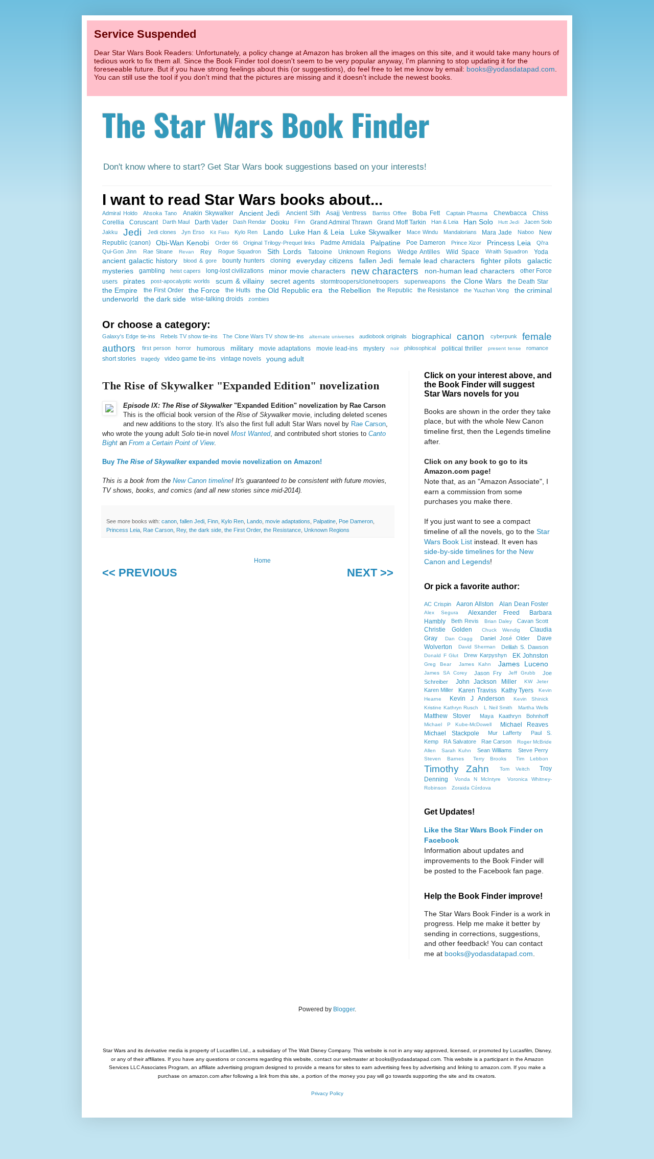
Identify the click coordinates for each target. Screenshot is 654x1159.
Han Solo (478, 222)
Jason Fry (488, 673)
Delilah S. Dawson (524, 647)
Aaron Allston (475, 604)
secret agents (292, 281)
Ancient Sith (303, 213)
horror (183, 348)
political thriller (461, 348)
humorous (211, 348)
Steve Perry (533, 750)
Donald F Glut (441, 655)
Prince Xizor (466, 243)
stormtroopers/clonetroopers (359, 281)
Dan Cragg (459, 638)
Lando (273, 232)
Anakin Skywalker (208, 213)
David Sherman (477, 647)
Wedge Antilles (419, 252)
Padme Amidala (342, 242)
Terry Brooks (490, 758)
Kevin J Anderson (477, 698)
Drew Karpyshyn (485, 655)
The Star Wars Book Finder (266, 124)
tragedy (150, 359)
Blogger (344, 1009)
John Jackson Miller (486, 681)
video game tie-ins (190, 358)
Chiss (540, 213)
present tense (504, 348)
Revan (186, 251)
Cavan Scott (532, 621)
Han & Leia (444, 222)
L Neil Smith (498, 707)
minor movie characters (307, 271)
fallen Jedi (376, 261)
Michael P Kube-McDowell (458, 724)
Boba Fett (426, 213)
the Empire (119, 290)
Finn (299, 222)
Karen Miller (438, 690)
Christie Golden (448, 629)
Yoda (541, 252)
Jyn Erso (192, 232)
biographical (431, 336)
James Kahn (475, 664)
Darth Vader (211, 222)
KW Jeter (536, 681)
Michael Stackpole (451, 733)
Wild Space (462, 252)
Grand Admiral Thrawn (341, 222)
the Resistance (438, 290)
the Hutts (237, 290)
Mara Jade (497, 232)
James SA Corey (445, 673)
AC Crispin (437, 604)
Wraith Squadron (506, 251)
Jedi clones (162, 232)
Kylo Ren (246, 232)
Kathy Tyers (517, 690)
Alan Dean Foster (524, 604)
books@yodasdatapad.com (510, 69)
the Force (204, 290)
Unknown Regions (364, 252)
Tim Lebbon (532, 758)
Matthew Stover (447, 716)
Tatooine (320, 252)
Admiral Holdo (119, 213)
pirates (134, 281)
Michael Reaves (524, 724)
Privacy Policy (327, 1093)
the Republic (394, 290)
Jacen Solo (538, 222)
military (241, 348)
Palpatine (385, 243)
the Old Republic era (288, 290)
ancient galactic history (139, 261)
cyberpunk (504, 336)
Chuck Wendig (501, 630)
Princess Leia (509, 243)
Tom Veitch (515, 769)
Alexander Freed (494, 612)
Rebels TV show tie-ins (189, 336)
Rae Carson (368, 424)
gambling (152, 270)
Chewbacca (510, 213)
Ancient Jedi (259, 213)
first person (156, 348)
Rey (206, 252)
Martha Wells (533, 707)
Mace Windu (422, 232)
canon (470, 336)
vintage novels (241, 358)
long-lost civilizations (235, 270)
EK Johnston (530, 655)
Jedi (132, 232)
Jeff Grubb (521, 673)
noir (394, 348)
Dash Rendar (249, 222)
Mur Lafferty (505, 733)
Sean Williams (494, 750)
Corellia (113, 222)
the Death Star (527, 281)
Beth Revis (465, 621)
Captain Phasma (467, 213)
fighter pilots (501, 261)
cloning (280, 260)
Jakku (110, 232)
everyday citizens (324, 261)
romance (537, 348)
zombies (258, 299)
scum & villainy (240, 281)
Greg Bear (437, 664)
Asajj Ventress (346, 213)
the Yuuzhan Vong (486, 290)
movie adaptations (285, 348)
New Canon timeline (202, 480)
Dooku (280, 222)
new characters (384, 271)
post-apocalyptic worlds (180, 281)
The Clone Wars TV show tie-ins (263, 336)
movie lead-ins (337, 348)
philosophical (420, 348)
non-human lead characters (470, 271)
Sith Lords (284, 251)
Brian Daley (498, 621)
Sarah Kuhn (456, 750)
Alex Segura (441, 612)
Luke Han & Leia (316, 232)
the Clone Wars (476, 281)
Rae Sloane (158, 251)
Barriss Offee (389, 213)
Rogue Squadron (239, 251)
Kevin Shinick (531, 699)
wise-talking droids (217, 299)
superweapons (425, 281)
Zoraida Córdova (471, 788)
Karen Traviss (477, 690)
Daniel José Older (505, 638)
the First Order (163, 290)
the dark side (165, 299)
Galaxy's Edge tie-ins (128, 336)
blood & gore (199, 261)
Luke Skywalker (375, 232)
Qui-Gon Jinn (119, 251)
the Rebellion (350, 290)
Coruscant (143, 222)
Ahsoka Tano (160, 213)
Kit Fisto (219, 232)
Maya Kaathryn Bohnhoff (514, 716)
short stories (119, 358)
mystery (374, 348)
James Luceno (523, 664)
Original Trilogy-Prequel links (279, 243)
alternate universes (331, 336)
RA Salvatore (459, 741)
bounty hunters (243, 260)
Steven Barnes (444, 758)
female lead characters (437, 261)
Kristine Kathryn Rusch (451, 707)
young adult (285, 359)
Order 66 (226, 243)
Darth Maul (176, 222)
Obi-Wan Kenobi (182, 243)
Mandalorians (460, 232)
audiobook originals (383, 336)
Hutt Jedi (508, 222)
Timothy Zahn (456, 768)
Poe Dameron (426, 242)
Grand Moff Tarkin (401, 222)
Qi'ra (542, 243)
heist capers (185, 271)
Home (262, 560)
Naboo (526, 232)
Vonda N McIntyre (477, 779)
